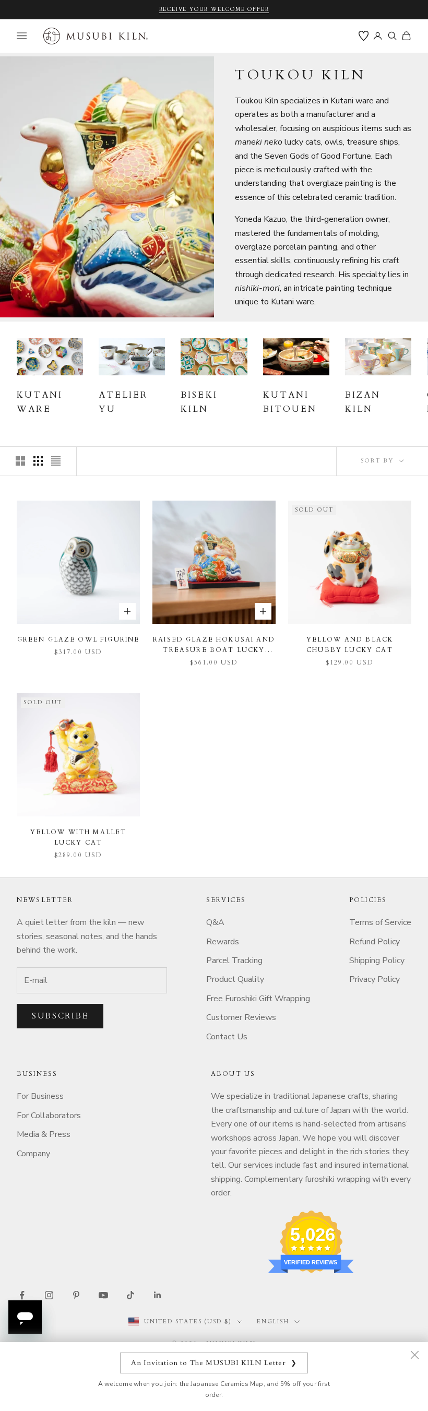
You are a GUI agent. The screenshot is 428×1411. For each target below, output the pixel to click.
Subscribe (60, 1016)
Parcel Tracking (234, 960)
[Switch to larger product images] (20, 461)
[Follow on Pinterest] (76, 1295)
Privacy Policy (374, 979)
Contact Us (226, 1036)
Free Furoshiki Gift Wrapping (258, 998)
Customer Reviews (241, 1017)
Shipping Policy (377, 960)
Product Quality (235, 979)
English (273, 1321)
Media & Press (43, 1134)
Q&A (215, 922)
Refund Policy (374, 941)
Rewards (222, 941)
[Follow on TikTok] (130, 1295)
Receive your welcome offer (214, 9)
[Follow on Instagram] (49, 1295)
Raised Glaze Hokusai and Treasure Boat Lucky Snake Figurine (214, 645)
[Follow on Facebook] (22, 1295)
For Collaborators (49, 1115)
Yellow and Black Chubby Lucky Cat (350, 644)
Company (33, 1153)
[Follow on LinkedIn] (157, 1295)
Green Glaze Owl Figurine (78, 639)
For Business (40, 1096)
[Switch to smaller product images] (38, 461)
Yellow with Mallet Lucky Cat (78, 837)
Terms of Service (380, 922)
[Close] (414, 1354)
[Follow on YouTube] (103, 1295)
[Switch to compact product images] (56, 461)
